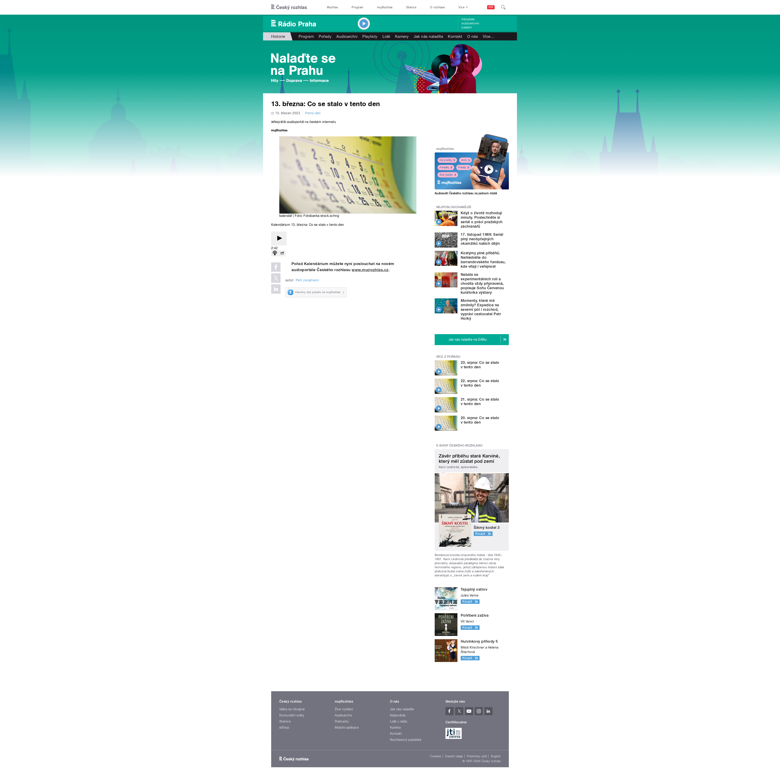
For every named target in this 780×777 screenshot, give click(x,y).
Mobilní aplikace (347, 727)
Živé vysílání (446, 174)
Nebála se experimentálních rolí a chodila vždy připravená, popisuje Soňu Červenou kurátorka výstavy (482, 283)
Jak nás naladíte (428, 36)
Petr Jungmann (307, 280)
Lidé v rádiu (398, 721)
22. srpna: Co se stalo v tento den (480, 383)
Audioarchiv (470, 23)
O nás (472, 36)
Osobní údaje (454, 756)
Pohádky (444, 167)
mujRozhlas (385, 7)
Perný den (313, 113)
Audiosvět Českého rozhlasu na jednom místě (466, 193)
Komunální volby (291, 715)
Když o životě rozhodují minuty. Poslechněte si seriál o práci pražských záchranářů (482, 219)
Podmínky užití (477, 756)
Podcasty (342, 721)
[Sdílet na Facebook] (276, 267)
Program (357, 7)
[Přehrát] (279, 238)
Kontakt (455, 36)
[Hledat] (503, 7)
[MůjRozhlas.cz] (279, 131)
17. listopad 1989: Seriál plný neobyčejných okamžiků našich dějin (482, 239)
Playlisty (369, 36)
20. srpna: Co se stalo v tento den (480, 420)
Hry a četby (446, 160)
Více (488, 36)
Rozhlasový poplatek (405, 740)
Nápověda (397, 715)
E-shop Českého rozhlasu (459, 445)
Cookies (435, 756)
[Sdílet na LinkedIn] (276, 289)
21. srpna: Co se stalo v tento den (480, 401)
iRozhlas (332, 7)
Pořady (325, 36)
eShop (284, 727)
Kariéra (395, 727)
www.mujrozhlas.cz (370, 269)
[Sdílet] (282, 253)
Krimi (464, 160)
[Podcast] (274, 253)
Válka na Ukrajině (292, 709)
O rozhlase (437, 7)
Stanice (411, 7)
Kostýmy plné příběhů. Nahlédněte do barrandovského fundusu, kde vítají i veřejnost (483, 259)
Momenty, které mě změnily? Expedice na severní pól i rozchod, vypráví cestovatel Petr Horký (481, 309)
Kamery (467, 27)
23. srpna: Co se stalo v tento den (480, 364)
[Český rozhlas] (289, 7)
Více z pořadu (448, 357)
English (496, 756)
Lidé (386, 36)
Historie (278, 36)
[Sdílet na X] (276, 278)
